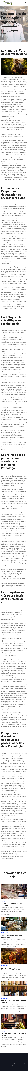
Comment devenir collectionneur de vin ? (10, 969)
